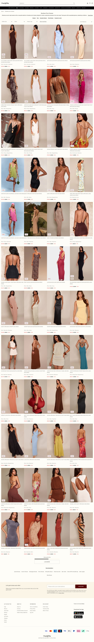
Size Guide (6, 610)
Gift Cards (6, 616)
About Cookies (33, 610)
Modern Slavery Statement (22, 612)
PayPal (5, 622)
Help (5, 606)
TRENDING (45, 7)
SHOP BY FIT (57, 7)
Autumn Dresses (24, 571)
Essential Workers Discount (22, 610)
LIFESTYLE (79, 7)
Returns (5, 608)
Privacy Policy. (61, 593)
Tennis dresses (41, 571)
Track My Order (46, 608)
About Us (19, 606)
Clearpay (5, 618)
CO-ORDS (37, 7)
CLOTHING (21, 7)
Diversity (18, 608)
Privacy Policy (32, 608)
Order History (45, 606)
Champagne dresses (33, 571)
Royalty (5, 614)
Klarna (5, 620)
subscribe (81, 586)
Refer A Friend (45, 610)
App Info (31, 612)
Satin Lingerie (82, 571)
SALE (17, 7)
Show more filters (43, 21)
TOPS (41, 7)
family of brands (51, 591)
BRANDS (83, 7)
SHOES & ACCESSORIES (66, 7)
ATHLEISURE (51, 7)
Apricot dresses (17, 571)
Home (2, 11)
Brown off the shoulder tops (72, 571)
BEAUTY (73, 7)
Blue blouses (49, 575)
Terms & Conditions (34, 606)
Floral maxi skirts (57, 571)
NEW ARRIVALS (12, 7)
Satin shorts (64, 571)
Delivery (5, 612)
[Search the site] (74, 3)
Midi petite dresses (49, 571)
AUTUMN (27, 7)
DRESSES (32, 7)
